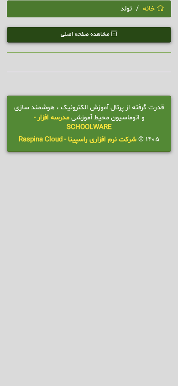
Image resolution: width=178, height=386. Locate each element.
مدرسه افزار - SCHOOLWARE (73, 122)
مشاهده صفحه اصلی (86, 35)
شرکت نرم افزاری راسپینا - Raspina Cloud (77, 140)
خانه (150, 9)
